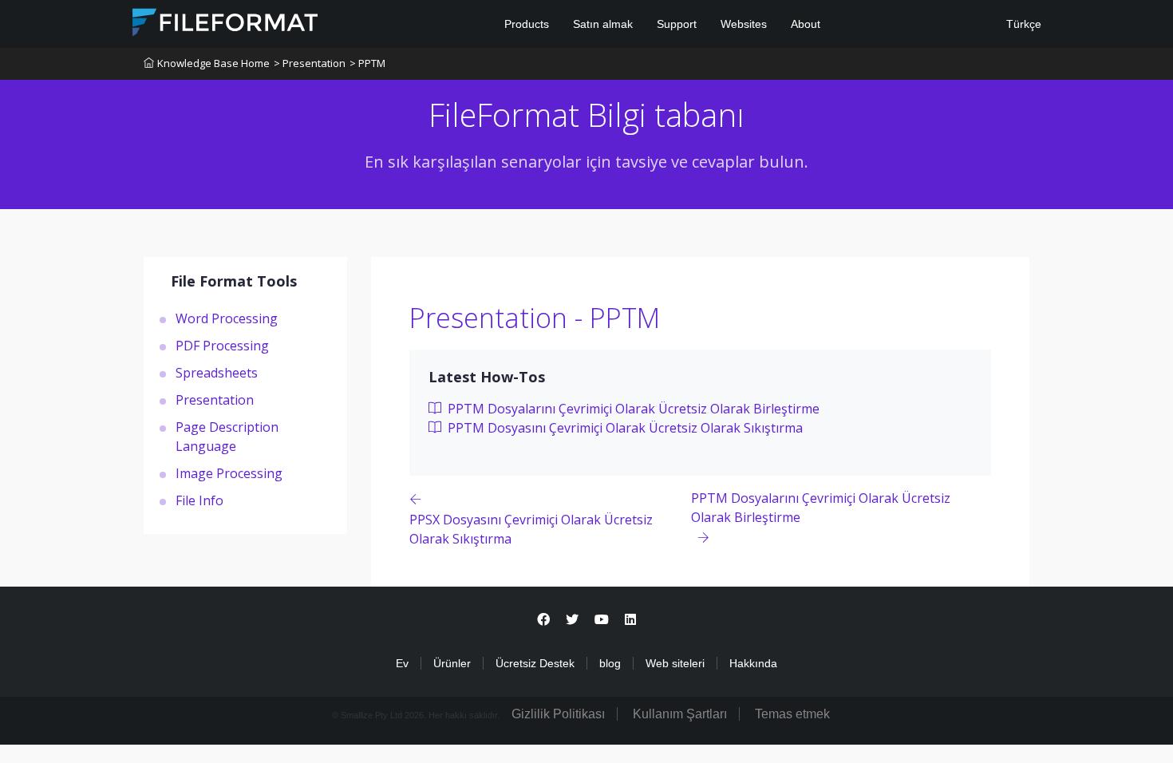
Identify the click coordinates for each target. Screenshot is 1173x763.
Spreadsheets (217, 373)
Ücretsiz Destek (535, 663)
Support (677, 24)
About (805, 24)
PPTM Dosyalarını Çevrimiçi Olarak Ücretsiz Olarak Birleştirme (632, 408)
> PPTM (367, 63)
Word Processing (227, 318)
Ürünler (452, 663)
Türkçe (1022, 24)
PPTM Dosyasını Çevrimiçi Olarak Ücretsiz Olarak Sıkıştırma (623, 428)
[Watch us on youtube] (601, 620)
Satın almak (603, 24)
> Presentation (310, 63)
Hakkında (753, 663)
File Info (199, 500)
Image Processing (229, 473)
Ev (402, 663)
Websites (744, 24)
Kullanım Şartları (680, 714)
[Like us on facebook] (543, 620)
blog (610, 663)
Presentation (215, 400)
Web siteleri (675, 663)
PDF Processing (222, 345)
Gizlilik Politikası (558, 714)
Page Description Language (227, 436)
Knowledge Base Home (213, 63)
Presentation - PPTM (534, 317)
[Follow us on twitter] (572, 620)
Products (526, 24)
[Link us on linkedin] (630, 620)
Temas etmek (792, 714)
